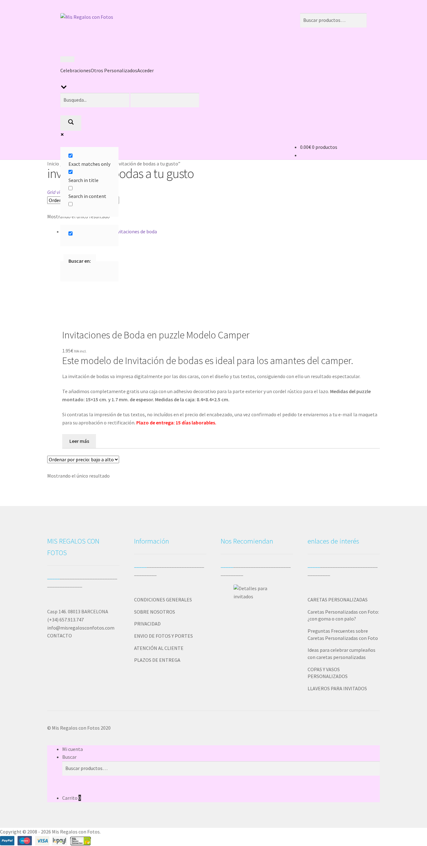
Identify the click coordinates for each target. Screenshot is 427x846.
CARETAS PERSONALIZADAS (338, 599)
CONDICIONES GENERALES (163, 599)
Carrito (71, 798)
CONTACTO (59, 635)
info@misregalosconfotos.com (80, 628)
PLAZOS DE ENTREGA (157, 660)
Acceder (145, 70)
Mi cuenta (72, 749)
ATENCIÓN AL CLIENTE (158, 648)
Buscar (69, 757)
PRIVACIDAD (147, 624)
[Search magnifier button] (70, 123)
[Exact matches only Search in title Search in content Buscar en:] (137, 111)
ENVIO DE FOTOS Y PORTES (163, 636)
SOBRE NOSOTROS (154, 612)
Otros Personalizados (114, 70)
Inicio (53, 163)
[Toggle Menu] (67, 59)
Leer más (79, 441)
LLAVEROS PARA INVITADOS (337, 688)
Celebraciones (75, 70)
